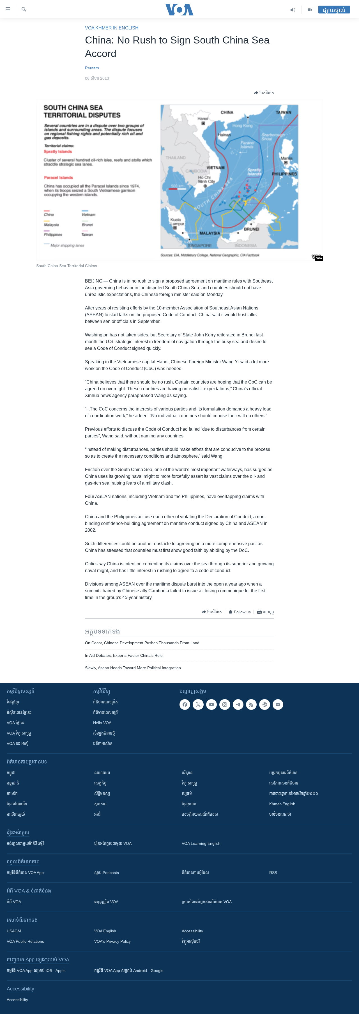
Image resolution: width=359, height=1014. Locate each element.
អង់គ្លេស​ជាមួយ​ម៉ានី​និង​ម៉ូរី (25, 843)
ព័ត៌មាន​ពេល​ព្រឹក (105, 702)
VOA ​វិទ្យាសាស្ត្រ (19, 733)
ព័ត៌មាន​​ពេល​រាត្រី (105, 712)
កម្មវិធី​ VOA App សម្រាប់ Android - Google (129, 970)
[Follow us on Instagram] (224, 704)
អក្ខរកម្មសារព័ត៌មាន (283, 772)
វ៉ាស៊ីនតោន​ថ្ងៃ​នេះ (19, 712)
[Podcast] (264, 704)
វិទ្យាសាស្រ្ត (189, 783)
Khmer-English (282, 804)
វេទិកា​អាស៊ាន (102, 743)
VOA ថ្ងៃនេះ (15, 723)
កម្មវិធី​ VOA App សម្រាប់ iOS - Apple (36, 970)
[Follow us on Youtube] (211, 704)
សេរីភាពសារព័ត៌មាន (283, 783)
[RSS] (251, 704)
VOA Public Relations (25, 941)
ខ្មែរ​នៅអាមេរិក (17, 804)
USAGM (14, 931)
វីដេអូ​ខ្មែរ (13, 702)
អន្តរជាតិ (13, 783)
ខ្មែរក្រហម (189, 804)
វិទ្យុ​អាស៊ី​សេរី (191, 941)
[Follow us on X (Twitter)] (198, 704)
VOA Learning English (201, 843)
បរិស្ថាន (187, 772)
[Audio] (293, 10)
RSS (273, 872)
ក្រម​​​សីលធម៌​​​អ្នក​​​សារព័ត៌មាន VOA (207, 902)
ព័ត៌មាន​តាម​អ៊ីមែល (195, 872)
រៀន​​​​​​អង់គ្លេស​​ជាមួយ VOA (113, 843)
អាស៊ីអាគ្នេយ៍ (16, 814)
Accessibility (192, 931)
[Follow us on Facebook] (185, 704)
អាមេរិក (12, 793)
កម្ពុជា (11, 772)
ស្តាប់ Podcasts (106, 872)
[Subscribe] (278, 704)
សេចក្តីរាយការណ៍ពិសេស (200, 814)
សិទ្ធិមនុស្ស (102, 793)
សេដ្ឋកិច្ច (100, 783)
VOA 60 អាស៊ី (18, 743)
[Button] (264, 93)
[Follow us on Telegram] (238, 704)
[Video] (310, 10)
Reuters (92, 68)
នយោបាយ (102, 772)
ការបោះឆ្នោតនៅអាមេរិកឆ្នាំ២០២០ (293, 793)
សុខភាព (100, 804)
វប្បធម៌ (187, 793)
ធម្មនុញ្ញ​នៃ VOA (106, 902)
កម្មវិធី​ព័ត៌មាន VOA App (25, 872)
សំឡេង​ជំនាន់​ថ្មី (104, 733)
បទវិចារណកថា (280, 814)
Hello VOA (102, 723)
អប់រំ (97, 814)
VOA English (105, 931)
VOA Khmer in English (112, 28)
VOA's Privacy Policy (112, 941)
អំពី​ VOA (14, 902)
